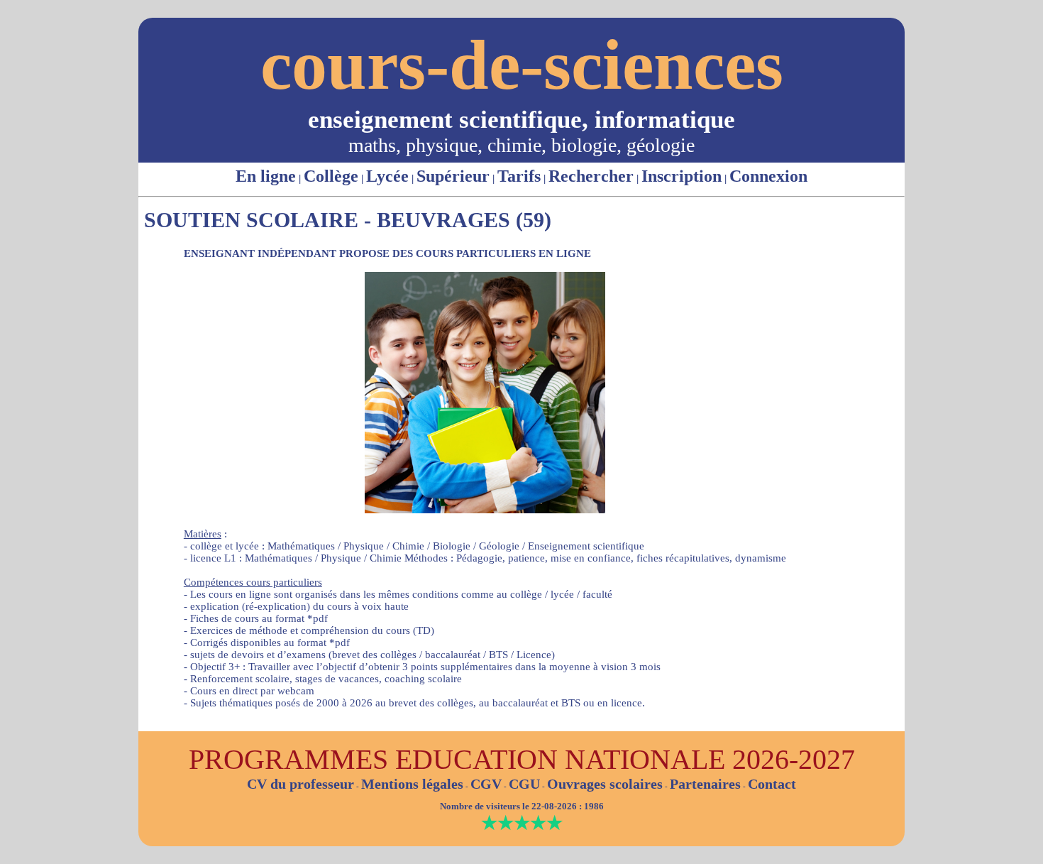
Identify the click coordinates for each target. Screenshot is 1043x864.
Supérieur (453, 176)
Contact (772, 784)
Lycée (387, 176)
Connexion (768, 176)
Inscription (681, 176)
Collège (331, 176)
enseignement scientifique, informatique (521, 119)
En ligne (266, 176)
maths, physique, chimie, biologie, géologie (521, 145)
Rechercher (591, 176)
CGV (486, 784)
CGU (524, 784)
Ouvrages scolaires (605, 784)
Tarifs (519, 176)
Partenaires (705, 784)
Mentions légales (412, 784)
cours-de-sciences (521, 65)
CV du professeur (300, 784)
